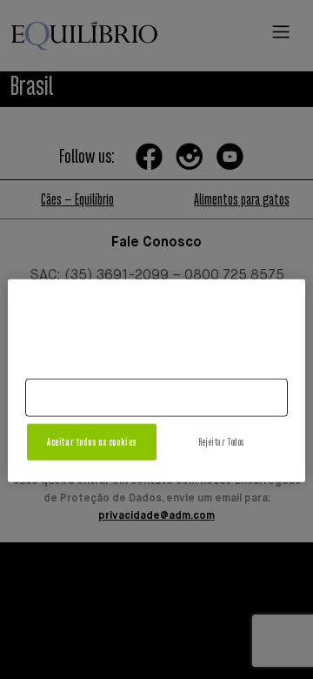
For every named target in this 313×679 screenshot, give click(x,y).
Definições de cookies (156, 397)
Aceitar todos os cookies (92, 441)
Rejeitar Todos (221, 441)
